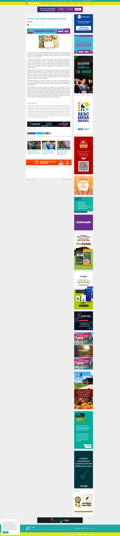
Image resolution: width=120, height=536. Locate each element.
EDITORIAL (80, 534)
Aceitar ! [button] (5, 532)
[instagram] (86, 1)
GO (28, 0)
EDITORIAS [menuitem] (50, 3)
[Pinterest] (47, 133)
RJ (33, 0)
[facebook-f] (83, 1)
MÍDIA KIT (86, 534)
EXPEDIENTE (73, 534)
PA (66, 0)
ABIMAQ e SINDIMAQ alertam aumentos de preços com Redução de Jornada (34, 152)
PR (55, 0)
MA (71, 0)
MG (35, 0)
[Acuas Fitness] (60, 520)
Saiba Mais (4, 530)
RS (57, 0)
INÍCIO (53, 534)
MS (59, 0)
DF (26, 0)
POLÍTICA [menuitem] (57, 3)
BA (39, 0)
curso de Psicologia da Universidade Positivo (50, 59)
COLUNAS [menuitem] (82, 3)
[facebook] (76, 528)
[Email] (49, 133)
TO (73, 0)
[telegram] (87, 528)
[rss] (93, 1)
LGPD (68, 534)
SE (78, 0)
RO (69, 0)
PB (50, 0)
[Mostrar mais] (52, 133)
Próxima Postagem (67, 179)
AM (64, 0)
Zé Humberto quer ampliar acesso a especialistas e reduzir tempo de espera (48, 152)
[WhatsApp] (44, 133)
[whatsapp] (90, 1)
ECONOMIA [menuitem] (75, 3)
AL (48, 0)
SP (31, 0)
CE (42, 0)
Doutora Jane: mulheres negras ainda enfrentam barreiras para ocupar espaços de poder (62, 152)
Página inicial (29, 15)
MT (62, 0)
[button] (89, 3)
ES (37, 0)
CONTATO (63, 534)
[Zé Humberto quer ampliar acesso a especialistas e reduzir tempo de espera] (49, 145)
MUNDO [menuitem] (63, 3)
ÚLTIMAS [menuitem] (43, 3)
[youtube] (88, 1)
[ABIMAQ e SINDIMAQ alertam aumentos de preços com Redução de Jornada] (34, 145)
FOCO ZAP (92, 534)
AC (76, 0)
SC (52, 0)
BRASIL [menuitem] (69, 3)
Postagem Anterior (31, 179)
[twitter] (79, 528)
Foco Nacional (37, 534)
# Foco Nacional (36, 15)
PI (44, 0)
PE (46, 0)
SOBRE (57, 534)
